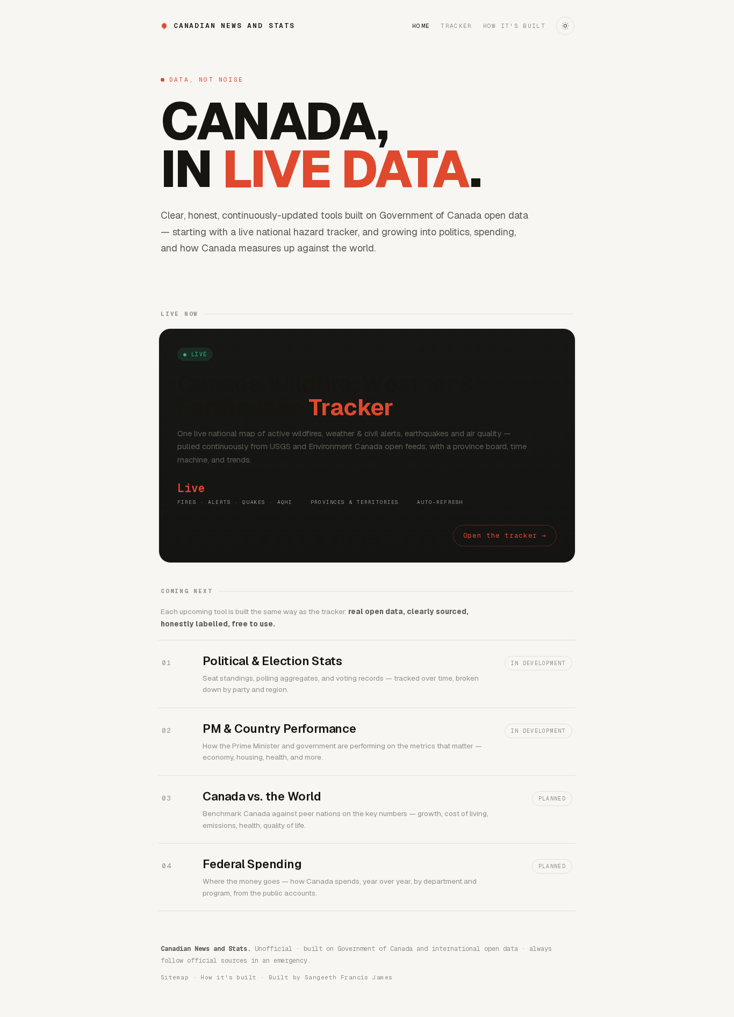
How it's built (514, 26)
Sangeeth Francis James (349, 977)
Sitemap (175, 977)
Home (421, 26)
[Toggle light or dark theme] (565, 26)
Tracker (456, 26)
